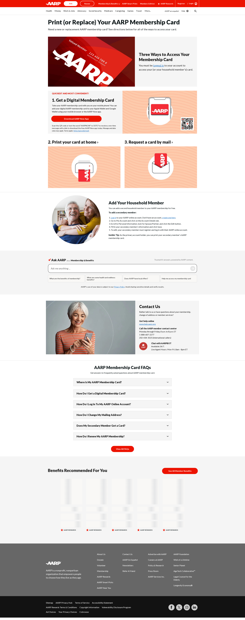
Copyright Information (89, 607)
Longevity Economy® (183, 585)
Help (183, 11)
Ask (192, 268)
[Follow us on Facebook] (171, 607)
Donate (100, 560)
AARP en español (172, 11)
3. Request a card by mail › (149, 141)
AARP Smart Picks (129, 4)
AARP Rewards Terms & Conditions (61, 607)
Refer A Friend (128, 571)
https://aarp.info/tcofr (81, 131)
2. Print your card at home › (73, 141)
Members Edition (147, 4)
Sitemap (49, 602)
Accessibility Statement (102, 602)
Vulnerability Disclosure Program (116, 607)
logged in (158, 65)
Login (191, 3)
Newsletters (127, 565)
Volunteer (101, 565)
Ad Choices (51, 612)
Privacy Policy (119, 287)
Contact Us (127, 554)
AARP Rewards (167, 4)
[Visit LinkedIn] (194, 607)
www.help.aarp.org (147, 324)
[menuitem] (49, 12)
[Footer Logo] (64, 563)
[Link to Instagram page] (187, 607)
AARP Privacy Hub (64, 602)
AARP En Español (130, 560)
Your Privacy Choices (67, 612)
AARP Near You (104, 588)
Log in (113, 217)
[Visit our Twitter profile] (179, 607)
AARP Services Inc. (156, 576)
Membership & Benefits (108, 4)
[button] (195, 11)
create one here (168, 217)
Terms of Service (82, 602)
